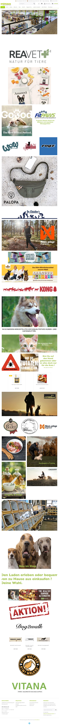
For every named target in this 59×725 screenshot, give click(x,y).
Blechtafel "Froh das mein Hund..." (29, 646)
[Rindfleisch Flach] (42, 378)
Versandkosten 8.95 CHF (21, 1)
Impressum (32, 705)
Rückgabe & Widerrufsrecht (21, 705)
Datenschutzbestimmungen (48, 713)
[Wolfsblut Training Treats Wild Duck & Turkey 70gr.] (17, 378)
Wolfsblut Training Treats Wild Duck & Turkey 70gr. (17, 385)
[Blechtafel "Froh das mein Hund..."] (29, 639)
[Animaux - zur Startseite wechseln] (6, 3)
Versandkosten (37, 719)
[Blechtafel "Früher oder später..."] (15, 639)
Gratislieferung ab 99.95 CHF (33, 1)
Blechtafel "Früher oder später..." (15, 646)
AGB (16, 706)
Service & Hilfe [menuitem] (54, 1)
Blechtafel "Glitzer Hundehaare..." (43, 646)
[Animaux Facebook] (39, 3)
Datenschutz (32, 704)
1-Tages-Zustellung (45, 1)
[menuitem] (27, 3)
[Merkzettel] (42, 3)
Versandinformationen (34, 702)
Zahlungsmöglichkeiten (20, 702)
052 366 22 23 (5, 707)
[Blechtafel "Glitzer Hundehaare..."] (43, 639)
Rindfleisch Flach (42, 384)
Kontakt (17, 704)
